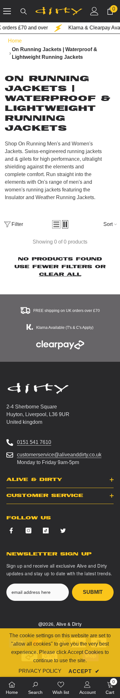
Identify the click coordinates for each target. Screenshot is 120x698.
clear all (60, 274)
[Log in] (94, 11)
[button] (56, 224)
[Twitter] (63, 530)
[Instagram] (28, 530)
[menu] (7, 11)
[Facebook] (11, 530)
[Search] (24, 11)
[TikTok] (46, 530)
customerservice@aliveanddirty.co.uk (59, 454)
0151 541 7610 (34, 442)
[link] (35, 687)
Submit (93, 592)
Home (15, 40)
